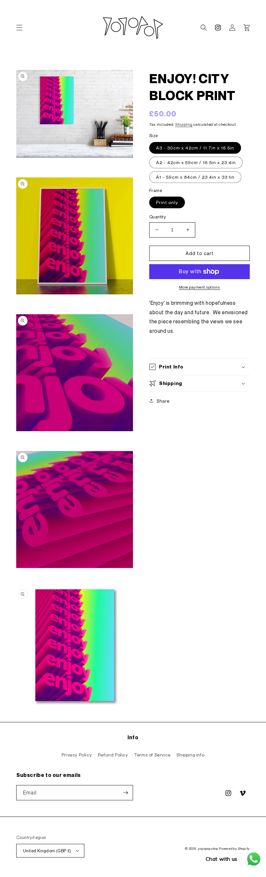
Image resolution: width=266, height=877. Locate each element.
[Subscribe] (125, 792)
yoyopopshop (208, 848)
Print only (167, 202)
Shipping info (190, 754)
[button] (19, 27)
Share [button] (163, 401)
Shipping (184, 124)
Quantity (157, 216)
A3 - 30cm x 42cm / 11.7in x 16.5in (195, 147)
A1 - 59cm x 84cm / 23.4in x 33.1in (195, 177)
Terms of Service (152, 754)
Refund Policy (113, 754)
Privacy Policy (77, 754)
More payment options (199, 287)
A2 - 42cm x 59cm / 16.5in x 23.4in (196, 162)
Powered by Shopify (234, 848)
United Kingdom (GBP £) (47, 850)
